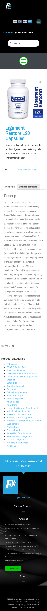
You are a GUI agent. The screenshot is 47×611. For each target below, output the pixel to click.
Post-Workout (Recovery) (19, 414)
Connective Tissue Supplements (22, 376)
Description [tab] (10, 187)
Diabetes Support (15, 386)
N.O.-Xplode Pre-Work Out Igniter (17, 524)
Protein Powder (14, 430)
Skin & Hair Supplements (19, 433)
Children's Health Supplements (22, 373)
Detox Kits (12, 383)
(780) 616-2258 (23, 497)
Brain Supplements (16, 370)
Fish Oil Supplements (17, 392)
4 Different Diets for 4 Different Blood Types (21, 550)
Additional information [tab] (28, 187)
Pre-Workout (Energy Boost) (20, 417)
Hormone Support (15, 395)
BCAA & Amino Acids (17, 367)
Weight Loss (13, 446)
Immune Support (15, 398)
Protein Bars (13, 427)
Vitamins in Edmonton (17, 442)
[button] (39, 21)
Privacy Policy (20, 605)
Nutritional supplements (18, 411)
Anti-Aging (12, 364)
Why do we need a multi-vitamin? (18, 542)
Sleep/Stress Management (19, 436)
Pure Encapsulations (27, 169)
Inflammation (13, 401)
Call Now (18, 32)
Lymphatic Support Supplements (23, 408)
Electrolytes (12, 389)
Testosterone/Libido (16, 439)
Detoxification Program (14, 561)
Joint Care (12, 405)
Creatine (11, 379)
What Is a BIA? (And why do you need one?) (21, 546)
